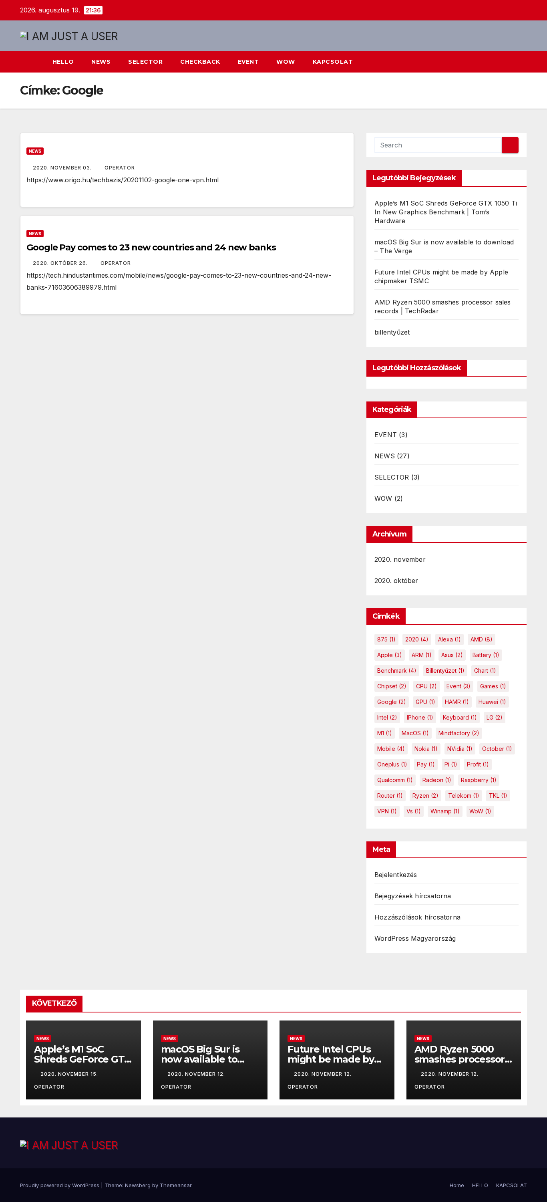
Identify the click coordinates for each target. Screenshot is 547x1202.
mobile (391, 748)
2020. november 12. (197, 1074)
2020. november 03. (63, 168)
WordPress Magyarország (415, 938)
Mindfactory (458, 733)
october (497, 748)
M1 (384, 733)
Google (391, 701)
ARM (422, 654)
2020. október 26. (61, 263)
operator (120, 168)
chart (485, 670)
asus (452, 654)
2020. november (400, 559)
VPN (387, 811)
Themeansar (175, 1185)
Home (457, 1185)
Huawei (492, 701)
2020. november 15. (70, 1074)
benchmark (396, 670)
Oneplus (392, 764)
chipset (391, 686)
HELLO (63, 61)
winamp (445, 811)
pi (450, 764)
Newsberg (138, 1185)
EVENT (248, 61)
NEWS (101, 61)
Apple (389, 654)
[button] (506, 62)
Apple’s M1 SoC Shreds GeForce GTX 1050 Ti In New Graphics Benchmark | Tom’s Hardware (445, 212)
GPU (425, 701)
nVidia (460, 748)
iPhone (420, 717)
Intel (387, 717)
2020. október (396, 581)
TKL (498, 795)
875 (386, 639)
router (390, 795)
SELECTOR (145, 61)
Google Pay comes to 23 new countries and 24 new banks (151, 247)
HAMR (457, 701)
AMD (482, 639)
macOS (415, 733)
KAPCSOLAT (333, 61)
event (458, 686)
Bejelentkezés (395, 875)
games (493, 686)
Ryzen (425, 795)
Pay (426, 764)
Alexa (449, 639)
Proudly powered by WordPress (60, 1185)
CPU (426, 686)
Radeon (436, 779)
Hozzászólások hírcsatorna (417, 917)
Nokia (426, 748)
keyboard (460, 717)
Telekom (463, 795)
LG (495, 717)
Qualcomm (395, 779)
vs (413, 811)
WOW (285, 61)
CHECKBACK (200, 61)
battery (486, 654)
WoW (480, 811)
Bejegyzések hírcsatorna (412, 896)
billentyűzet (392, 332)
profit (478, 764)
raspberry (479, 779)
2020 (416, 639)
